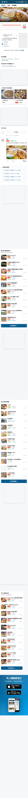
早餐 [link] (11, 462)
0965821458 (6, 46)
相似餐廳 (14, 5)
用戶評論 (3, 128)
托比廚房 (5, 44)
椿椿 (7, 139)
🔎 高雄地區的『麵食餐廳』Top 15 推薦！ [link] (12, 170)
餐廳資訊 (3, 5)
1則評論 (24, 28)
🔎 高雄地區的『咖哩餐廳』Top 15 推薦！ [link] (12, 176)
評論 (9, 5)
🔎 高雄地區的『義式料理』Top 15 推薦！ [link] (12, 180)
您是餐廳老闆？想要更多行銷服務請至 (14, 50)
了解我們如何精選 (4, 60)
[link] (13, 258)
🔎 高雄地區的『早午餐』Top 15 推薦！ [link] (11, 173)
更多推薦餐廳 (13, 481)
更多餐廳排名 (13, 325)
